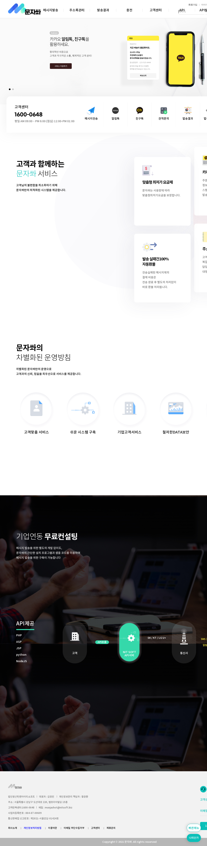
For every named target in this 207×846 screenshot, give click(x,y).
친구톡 (140, 118)
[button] (10, 89)
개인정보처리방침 (32, 827)
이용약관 (52, 827)
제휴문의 (111, 827)
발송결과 (103, 10)
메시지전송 (91, 118)
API (182, 10)
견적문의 (163, 118)
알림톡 (115, 118)
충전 (129, 10)
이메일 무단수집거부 (74, 827)
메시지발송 (50, 10)
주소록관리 (76, 10)
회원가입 (192, 4)
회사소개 (12, 827)
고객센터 (156, 10)
